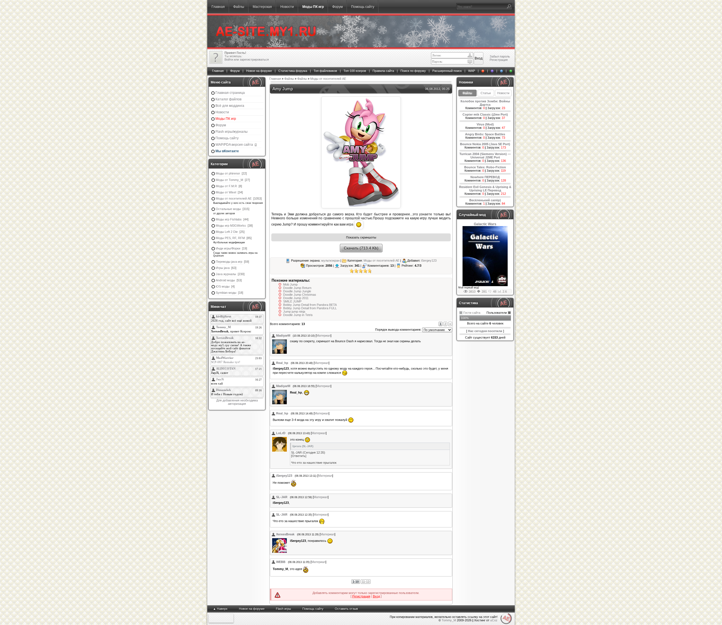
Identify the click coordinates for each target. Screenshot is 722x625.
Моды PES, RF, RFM (230, 238)
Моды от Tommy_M (229, 180)
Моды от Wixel (226, 192)
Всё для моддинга (229, 106)
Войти (228, 59)
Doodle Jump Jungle (297, 291)
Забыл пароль (500, 56)
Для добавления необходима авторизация (237, 402)
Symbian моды (226, 292)
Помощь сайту (362, 7)
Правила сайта (383, 70)
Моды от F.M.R (226, 186)
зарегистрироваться (254, 59)
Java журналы (226, 274)
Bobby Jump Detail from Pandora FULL (310, 308)
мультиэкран (330, 260)
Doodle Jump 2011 (296, 298)
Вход (376, 596)
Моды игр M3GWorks (231, 225)
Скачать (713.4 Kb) (361, 248)
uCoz (494, 620)
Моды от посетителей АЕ (234, 198)
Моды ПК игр (313, 7)
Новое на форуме (259, 70)
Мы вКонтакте (227, 151)
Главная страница (230, 93)
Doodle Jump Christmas (299, 294)
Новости (287, 7)
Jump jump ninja (294, 311)
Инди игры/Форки (228, 248)
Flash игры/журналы (231, 132)
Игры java (223, 268)
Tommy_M (449, 620)
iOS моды (223, 286)
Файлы (238, 7)
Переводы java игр (229, 261)
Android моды (225, 280)
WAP (471, 70)
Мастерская (262, 7)
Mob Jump (290, 284)
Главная (218, 7)
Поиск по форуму (413, 70)
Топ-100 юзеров (355, 70)
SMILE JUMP (292, 301)
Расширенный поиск (447, 70)
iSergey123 (429, 260)
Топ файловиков (325, 70)
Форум (337, 7)
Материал (323, 335)
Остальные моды (228, 209)
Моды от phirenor (228, 173)
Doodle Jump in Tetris (298, 315)
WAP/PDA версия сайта (234, 145)
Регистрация (499, 59)
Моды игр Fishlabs (229, 219)
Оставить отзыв (346, 608)
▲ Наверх (220, 608)
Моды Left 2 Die (227, 231)
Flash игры (283, 608)
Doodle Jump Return (297, 288)
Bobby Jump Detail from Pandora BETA (310, 304)
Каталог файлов (228, 99)
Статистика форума (292, 70)
